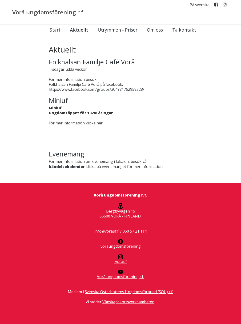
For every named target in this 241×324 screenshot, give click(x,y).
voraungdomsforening (120, 246)
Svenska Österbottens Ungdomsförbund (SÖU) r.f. (129, 291)
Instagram (224, 5)
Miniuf (58, 100)
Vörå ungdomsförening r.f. (48, 12)
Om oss (155, 29)
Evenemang (66, 154)
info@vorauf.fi (106, 231)
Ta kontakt (184, 29)
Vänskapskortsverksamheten (128, 301)
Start (55, 29)
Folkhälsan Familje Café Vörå (92, 61)
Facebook (216, 5)
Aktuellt (79, 29)
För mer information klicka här (76, 123)
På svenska (199, 4)
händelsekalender (67, 166)
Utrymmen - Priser (117, 29)
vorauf (120, 261)
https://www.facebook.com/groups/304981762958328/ (96, 89)
